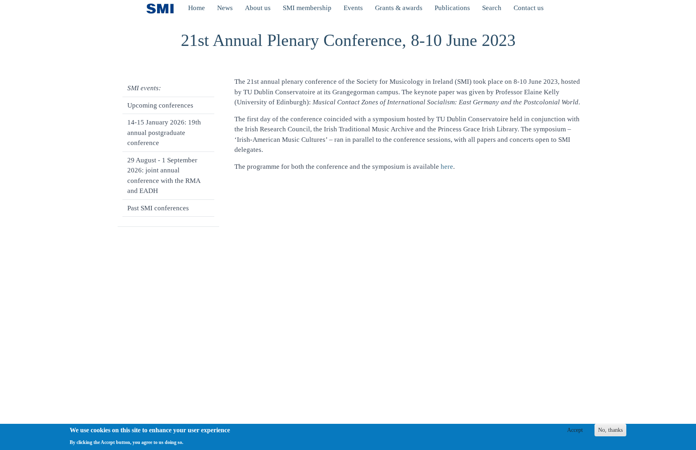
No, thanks (610, 430)
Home (196, 8)
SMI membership (307, 8)
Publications (452, 8)
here (447, 166)
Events (353, 8)
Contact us (529, 8)
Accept (575, 430)
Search (491, 8)
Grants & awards (399, 8)
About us (258, 8)
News (225, 8)
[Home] (163, 8)
